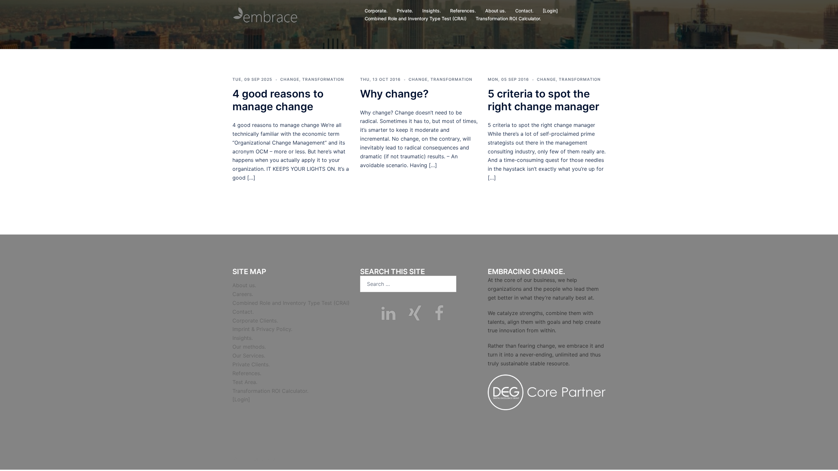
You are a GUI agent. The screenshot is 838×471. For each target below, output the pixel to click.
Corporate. (376, 10)
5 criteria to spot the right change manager (543, 100)
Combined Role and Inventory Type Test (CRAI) (415, 18)
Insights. (431, 10)
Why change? (394, 93)
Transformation (323, 79)
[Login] (550, 10)
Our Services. (248, 355)
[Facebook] (439, 317)
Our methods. (249, 346)
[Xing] (415, 317)
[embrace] (265, 14)
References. (463, 10)
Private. (405, 10)
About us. (495, 10)
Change (289, 79)
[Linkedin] (388, 317)
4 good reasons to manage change (277, 100)
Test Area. (244, 382)
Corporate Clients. (255, 320)
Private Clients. (251, 364)
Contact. (524, 10)
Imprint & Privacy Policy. (262, 329)
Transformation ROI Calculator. (508, 18)
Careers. (242, 294)
